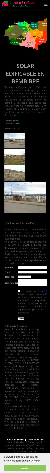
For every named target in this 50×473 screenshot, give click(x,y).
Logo (18, 5)
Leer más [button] (36, 461)
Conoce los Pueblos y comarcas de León (25, 439)
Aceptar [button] (25, 468)
